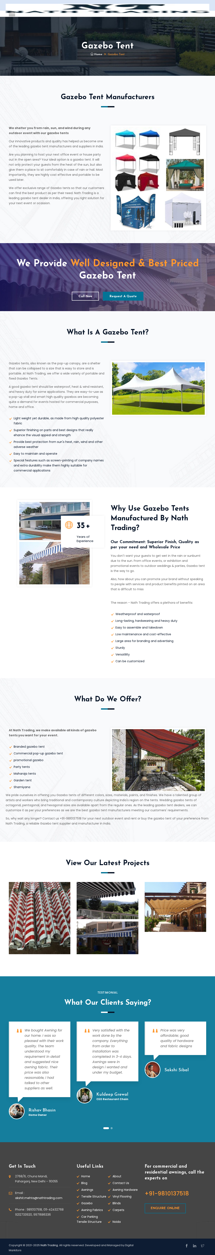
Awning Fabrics (92, 1210)
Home (97, 54)
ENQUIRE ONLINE (165, 1208)
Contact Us (121, 1183)
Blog (84, 1183)
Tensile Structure (93, 1196)
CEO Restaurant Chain (112, 1099)
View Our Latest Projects (107, 863)
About (117, 1176)
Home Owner (38, 1115)
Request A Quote (123, 296)
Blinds (117, 1203)
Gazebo (87, 1203)
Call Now (85, 296)
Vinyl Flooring (122, 1196)
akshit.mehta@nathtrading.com (38, 1198)
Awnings (87, 1190)
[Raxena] (107, 8)
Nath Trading (49, 1245)
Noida (117, 1222)
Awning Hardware (125, 1190)
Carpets (118, 1210)
